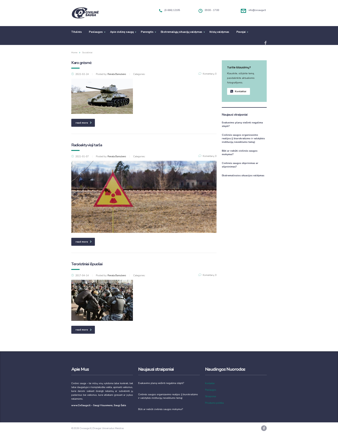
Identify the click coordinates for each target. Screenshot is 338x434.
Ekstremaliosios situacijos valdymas (243, 175)
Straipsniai (210, 396)
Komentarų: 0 (210, 73)
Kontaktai (240, 91)
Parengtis (147, 32)
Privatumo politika (214, 403)
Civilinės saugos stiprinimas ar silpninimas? (240, 164)
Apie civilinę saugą (122, 32)
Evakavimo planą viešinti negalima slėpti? (242, 124)
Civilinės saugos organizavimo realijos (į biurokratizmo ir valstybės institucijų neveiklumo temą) (243, 138)
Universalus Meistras (113, 428)
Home (74, 52)
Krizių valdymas (219, 32)
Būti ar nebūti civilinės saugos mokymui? (239, 152)
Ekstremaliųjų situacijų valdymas (181, 32)
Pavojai (241, 32)
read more (82, 122)
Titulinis (76, 32)
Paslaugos (96, 32)
